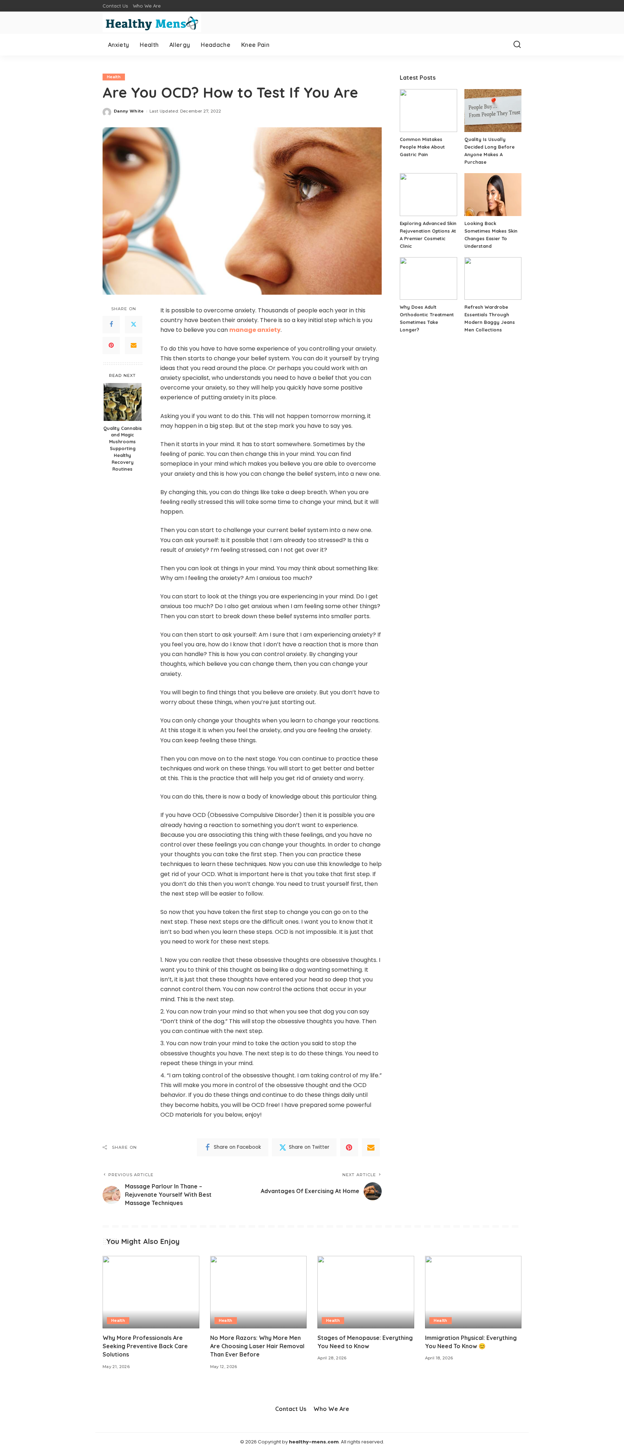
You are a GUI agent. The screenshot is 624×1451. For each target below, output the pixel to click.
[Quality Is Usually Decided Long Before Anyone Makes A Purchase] (492, 110)
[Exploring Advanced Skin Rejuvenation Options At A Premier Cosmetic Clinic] (428, 194)
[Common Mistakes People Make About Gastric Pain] (428, 110)
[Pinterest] (111, 345)
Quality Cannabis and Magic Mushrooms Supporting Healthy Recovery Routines (122, 448)
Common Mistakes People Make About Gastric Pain (422, 146)
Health (114, 76)
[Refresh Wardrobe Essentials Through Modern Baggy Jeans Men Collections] (492, 278)
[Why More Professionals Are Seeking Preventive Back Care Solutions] (151, 1292)
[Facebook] (111, 324)
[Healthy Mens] (152, 22)
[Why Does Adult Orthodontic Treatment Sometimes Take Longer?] (428, 278)
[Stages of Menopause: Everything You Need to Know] (365, 1292)
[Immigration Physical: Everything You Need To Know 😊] (473, 1292)
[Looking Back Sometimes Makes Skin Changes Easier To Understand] (492, 194)
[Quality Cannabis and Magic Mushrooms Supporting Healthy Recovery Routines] (123, 402)
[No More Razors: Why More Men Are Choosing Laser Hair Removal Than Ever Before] (258, 1292)
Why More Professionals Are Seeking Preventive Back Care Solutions (145, 1346)
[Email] (133, 345)
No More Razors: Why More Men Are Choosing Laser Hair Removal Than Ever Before (257, 1346)
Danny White (129, 111)
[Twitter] (133, 324)
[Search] (517, 45)
